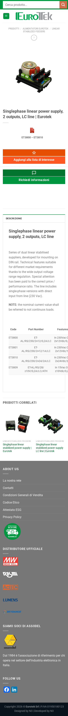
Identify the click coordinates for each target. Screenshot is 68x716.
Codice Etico (11, 502)
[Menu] (6, 16)
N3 (30, 711)
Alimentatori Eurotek (36, 28)
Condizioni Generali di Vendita (23, 495)
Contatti (8, 488)
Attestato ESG (12, 510)
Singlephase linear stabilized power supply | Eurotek (17, 448)
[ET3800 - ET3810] (32, 130)
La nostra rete (12, 480)
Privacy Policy (12, 517)
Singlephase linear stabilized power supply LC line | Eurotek (49, 448)
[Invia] (63, 4)
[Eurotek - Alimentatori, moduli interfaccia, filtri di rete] (34, 16)
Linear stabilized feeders (41, 30)
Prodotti (13, 28)
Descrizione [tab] (14, 218)
